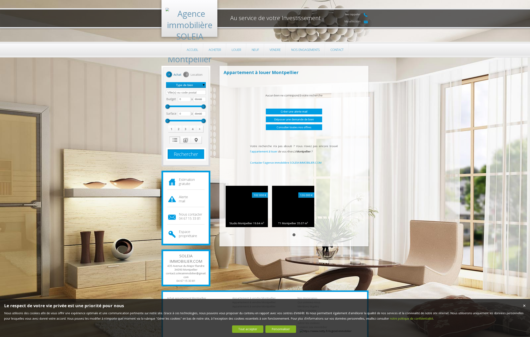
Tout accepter (247, 329)
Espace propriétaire (188, 233)
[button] (173, 75)
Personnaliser (281, 329)
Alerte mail (183, 198)
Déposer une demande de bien (294, 119)
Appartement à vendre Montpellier (254, 298)
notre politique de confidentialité (411, 318)
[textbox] (186, 92)
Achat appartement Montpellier (186, 298)
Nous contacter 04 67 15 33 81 (190, 216)
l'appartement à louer (263, 151)
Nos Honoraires (307, 298)
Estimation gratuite (187, 181)
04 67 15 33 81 (185, 281)
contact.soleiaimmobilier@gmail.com (186, 275)
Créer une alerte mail (294, 111)
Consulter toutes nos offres (294, 127)
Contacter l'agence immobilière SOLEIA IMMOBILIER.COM (286, 162)
